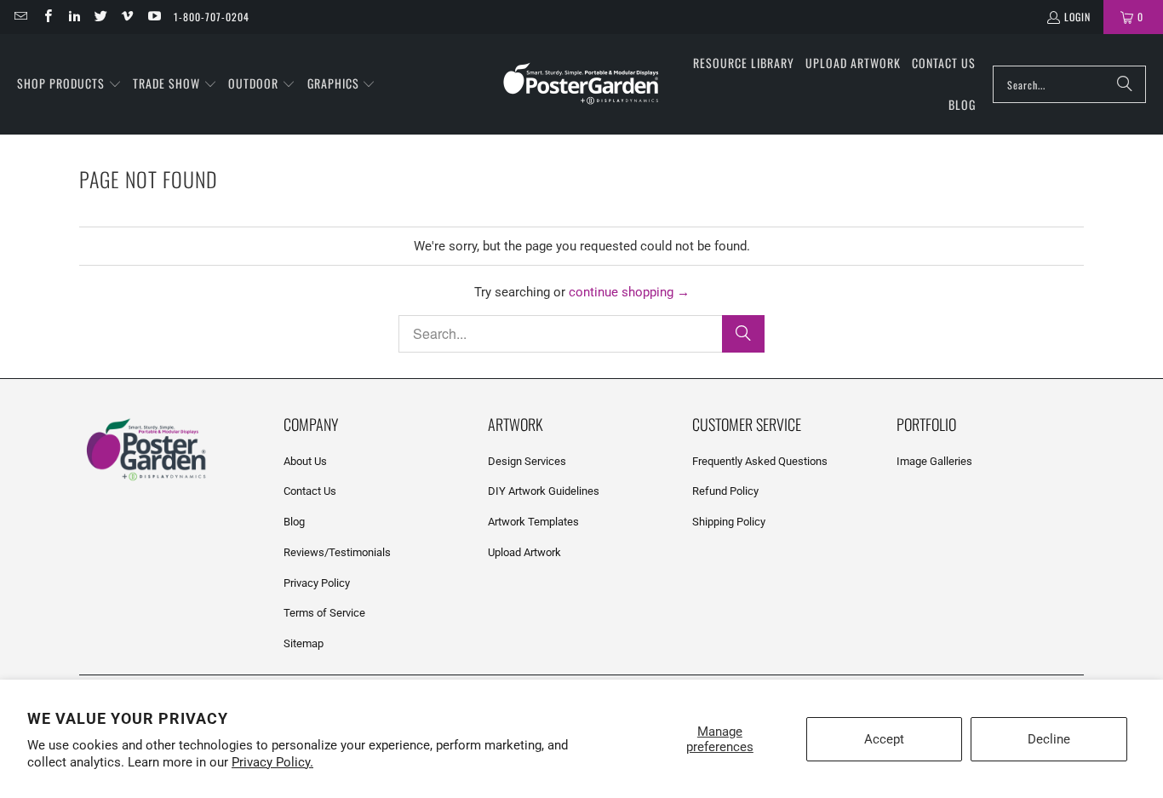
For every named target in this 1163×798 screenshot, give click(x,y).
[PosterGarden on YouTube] (153, 16)
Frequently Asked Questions (760, 461)
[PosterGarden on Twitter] (100, 16)
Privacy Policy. (272, 762)
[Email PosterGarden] (20, 16)
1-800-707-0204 (211, 16)
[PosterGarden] (581, 84)
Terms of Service (324, 612)
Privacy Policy (317, 583)
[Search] (1124, 84)
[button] (69, 84)
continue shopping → (629, 292)
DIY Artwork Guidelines (543, 491)
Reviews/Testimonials (337, 552)
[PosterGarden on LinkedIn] (73, 16)
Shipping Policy (728, 521)
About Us (305, 461)
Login (1077, 16)
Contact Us (310, 491)
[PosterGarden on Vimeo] (126, 16)
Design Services (527, 461)
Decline (1049, 739)
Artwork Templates (533, 521)
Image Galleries (934, 461)
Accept (884, 739)
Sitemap (304, 643)
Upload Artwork (524, 552)
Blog (294, 521)
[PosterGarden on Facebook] (46, 16)
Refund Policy (725, 491)
